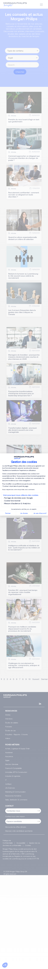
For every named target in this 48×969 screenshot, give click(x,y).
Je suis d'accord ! (40, 513)
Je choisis (24, 513)
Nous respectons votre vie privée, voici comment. (18, 489)
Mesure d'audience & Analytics (17, 503)
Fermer (8, 513)
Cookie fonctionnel (12, 500)
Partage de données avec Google (18, 498)
